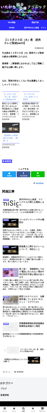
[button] (42, 287)
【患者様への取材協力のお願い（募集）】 (10, 138)
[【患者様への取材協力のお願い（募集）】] (11, 128)
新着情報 (8, 161)
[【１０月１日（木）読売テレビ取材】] (32, 106)
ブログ (4, 388)
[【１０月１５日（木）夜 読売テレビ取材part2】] (12, 106)
